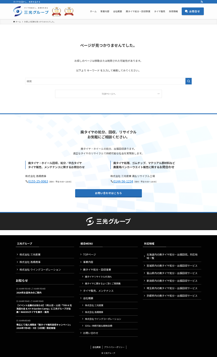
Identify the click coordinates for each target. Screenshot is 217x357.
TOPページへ (108, 93)
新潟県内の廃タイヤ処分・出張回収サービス (172, 281)
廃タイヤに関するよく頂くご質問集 (103, 283)
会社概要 (88, 298)
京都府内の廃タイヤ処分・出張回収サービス (172, 295)
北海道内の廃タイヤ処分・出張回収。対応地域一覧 (172, 256)
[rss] (202, 1)
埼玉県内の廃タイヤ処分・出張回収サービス (172, 288)
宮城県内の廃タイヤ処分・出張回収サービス (172, 265)
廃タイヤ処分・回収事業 (97, 269)
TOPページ (89, 254)
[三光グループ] (45, 11)
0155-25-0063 (38, 181)
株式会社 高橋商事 (30, 262)
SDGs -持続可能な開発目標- (99, 325)
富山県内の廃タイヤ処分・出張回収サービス (172, 273)
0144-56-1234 (123, 181)
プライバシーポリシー (114, 347)
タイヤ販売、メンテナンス (98, 291)
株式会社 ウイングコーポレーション (40, 269)
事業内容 (88, 262)
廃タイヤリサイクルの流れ (98, 276)
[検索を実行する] (188, 81)
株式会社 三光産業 (30, 254)
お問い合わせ (90, 333)
